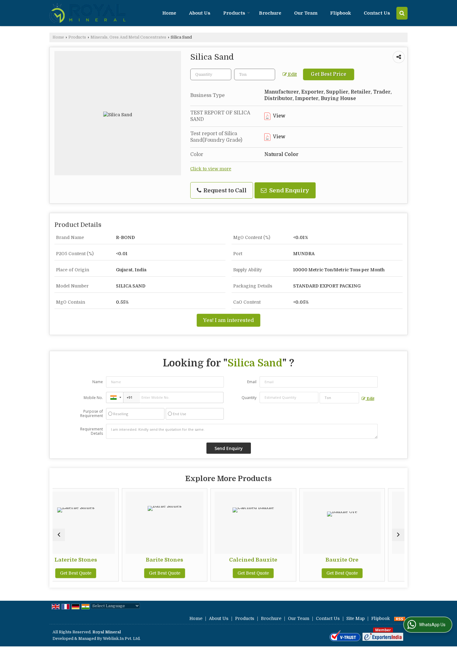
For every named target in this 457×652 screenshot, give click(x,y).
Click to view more (210, 169)
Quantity (249, 397)
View (278, 116)
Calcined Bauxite (200, 560)
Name (97, 381)
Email (251, 381)
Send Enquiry (288, 190)
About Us (199, 13)
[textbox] (254, 74)
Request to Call (224, 190)
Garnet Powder (377, 560)
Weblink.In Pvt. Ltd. (122, 638)
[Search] (402, 13)
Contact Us (377, 13)
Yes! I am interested (228, 320)
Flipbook (340, 13)
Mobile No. (93, 397)
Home (169, 13)
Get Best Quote (111, 573)
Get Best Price (328, 74)
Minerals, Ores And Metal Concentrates (128, 37)
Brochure (270, 13)
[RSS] (399, 618)
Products (234, 13)
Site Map (355, 618)
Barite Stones (111, 560)
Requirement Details (91, 431)
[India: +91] (114, 397)
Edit (292, 74)
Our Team (305, 13)
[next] (398, 535)
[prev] (59, 535)
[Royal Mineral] (88, 13)
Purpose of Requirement (91, 413)
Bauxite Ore (289, 560)
